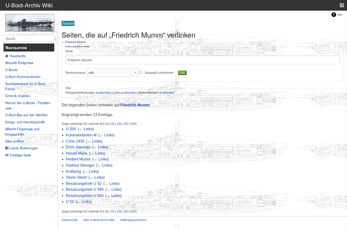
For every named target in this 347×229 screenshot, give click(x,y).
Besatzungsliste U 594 (85, 189)
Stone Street (76, 177)
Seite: (69, 51)
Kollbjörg (73, 171)
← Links (86, 129)
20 (107, 123)
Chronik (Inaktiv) (17, 95)
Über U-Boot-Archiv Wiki (98, 220)
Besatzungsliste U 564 (85, 196)
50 (112, 123)
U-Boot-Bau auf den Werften (26, 114)
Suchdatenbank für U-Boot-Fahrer (25, 86)
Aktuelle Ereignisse (19, 62)
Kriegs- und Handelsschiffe (25, 122)
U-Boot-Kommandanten (23, 76)
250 (126, 123)
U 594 (71, 129)
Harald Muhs (76, 153)
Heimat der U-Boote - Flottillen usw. (28, 105)
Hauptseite (18, 55)
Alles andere (14, 141)
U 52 (70, 202)
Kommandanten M (81, 135)
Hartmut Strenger (80, 165)
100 (119, 123)
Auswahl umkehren (159, 72)
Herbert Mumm (78, 159)
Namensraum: (76, 72)
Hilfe (339, 14)
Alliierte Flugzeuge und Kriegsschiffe (22, 131)
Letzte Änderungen (24, 148)
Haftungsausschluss (133, 220)
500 (133, 123)
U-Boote (11, 69)
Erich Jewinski (78, 147)
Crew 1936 (75, 141)
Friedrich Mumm (75, 41)
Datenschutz (70, 220)
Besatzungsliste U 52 (84, 183)
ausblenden (103, 92)
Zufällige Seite (20, 155)
